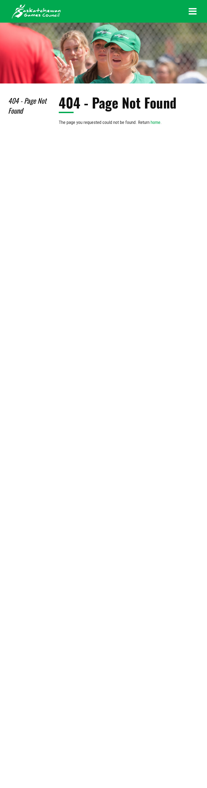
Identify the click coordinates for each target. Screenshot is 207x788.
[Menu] (193, 11)
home (155, 122)
